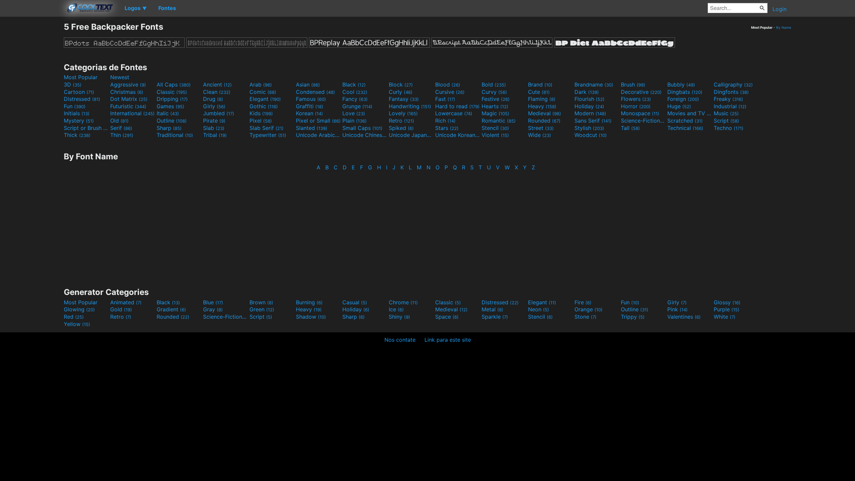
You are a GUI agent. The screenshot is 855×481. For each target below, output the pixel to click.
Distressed (82, 99)
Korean (309, 113)
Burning (309, 302)
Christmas (126, 92)
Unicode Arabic (318, 135)
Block (401, 84)
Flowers (636, 99)
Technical (685, 128)
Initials (77, 113)
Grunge (357, 106)
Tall (630, 128)
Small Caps (362, 128)
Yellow (77, 324)
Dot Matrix (129, 99)
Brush (633, 84)
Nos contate (399, 339)
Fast (445, 99)
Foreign (683, 99)
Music (726, 113)
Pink (677, 309)
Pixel (260, 120)
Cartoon (79, 92)
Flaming (541, 99)
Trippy (633, 316)
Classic (172, 92)
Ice (396, 309)
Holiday (589, 106)
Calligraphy (733, 84)
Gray (213, 309)
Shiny (399, 316)
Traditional (175, 135)
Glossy (727, 302)
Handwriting (410, 106)
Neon (538, 309)
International (132, 113)
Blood (447, 84)
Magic (495, 113)
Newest (119, 77)
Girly (214, 106)
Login (780, 9)
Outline (172, 120)
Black (354, 84)
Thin (121, 135)
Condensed (315, 92)
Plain (354, 120)
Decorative (641, 92)
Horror (636, 106)
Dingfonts (731, 92)
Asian (308, 84)
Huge (679, 106)
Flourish (589, 99)
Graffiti (309, 106)
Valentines (684, 316)
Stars (447, 128)
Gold (121, 309)
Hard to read (457, 106)
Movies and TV (689, 113)
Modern (590, 113)
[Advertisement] (31, 122)
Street (541, 128)
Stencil (495, 128)
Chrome (403, 302)
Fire (582, 302)
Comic (262, 92)
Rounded (544, 120)
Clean (216, 92)
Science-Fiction (643, 120)
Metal (492, 309)
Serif (121, 128)
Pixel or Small (318, 120)
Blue (213, 302)
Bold (494, 84)
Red (74, 316)
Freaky (728, 99)
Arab (260, 84)
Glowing (79, 309)
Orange (588, 309)
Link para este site (447, 339)
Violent (495, 135)
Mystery (79, 120)
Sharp (169, 128)
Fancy (355, 99)
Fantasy (404, 99)
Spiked (401, 128)
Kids (261, 113)
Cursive (450, 92)
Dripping (172, 99)
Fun (75, 106)
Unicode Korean (457, 135)
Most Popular (81, 77)
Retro (401, 120)
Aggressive (128, 84)
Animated (126, 302)
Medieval (544, 113)
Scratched (685, 120)
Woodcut (590, 135)
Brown (261, 302)
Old (119, 120)
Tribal (215, 135)
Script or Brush (86, 128)
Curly (400, 92)
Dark (586, 92)
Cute (539, 92)
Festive (496, 99)
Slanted (311, 128)
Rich (445, 120)
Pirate (214, 120)
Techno (728, 128)
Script (726, 120)
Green (261, 309)
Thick (77, 135)
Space (447, 316)
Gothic (263, 106)
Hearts (495, 106)
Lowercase (453, 113)
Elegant (265, 99)
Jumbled (218, 113)
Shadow (311, 316)
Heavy (542, 106)
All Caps (174, 84)
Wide (539, 135)
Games (170, 106)
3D (72, 84)
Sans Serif (593, 120)
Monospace (640, 113)
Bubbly (681, 84)
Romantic (499, 120)
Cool (354, 92)
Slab (213, 128)
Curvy (494, 92)
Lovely (403, 113)
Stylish (589, 128)
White (724, 316)
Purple (726, 309)
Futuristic (128, 106)
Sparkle (495, 316)
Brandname (593, 84)
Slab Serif (266, 128)
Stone (585, 316)
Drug (213, 99)
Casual (354, 302)
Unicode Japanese (411, 135)
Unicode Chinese (364, 135)
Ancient (217, 84)
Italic (168, 113)
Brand (540, 84)
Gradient (171, 309)
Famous (311, 99)
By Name (783, 27)
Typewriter (267, 135)
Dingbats (684, 92)
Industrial (730, 106)
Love (353, 113)
